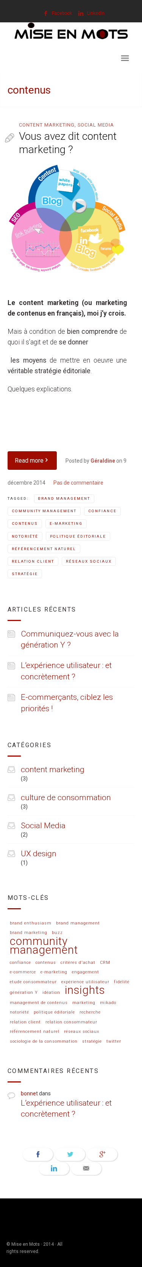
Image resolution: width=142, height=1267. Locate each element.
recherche (90, 1012)
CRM (105, 962)
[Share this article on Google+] (102, 1154)
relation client (33, 561)
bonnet (29, 1093)
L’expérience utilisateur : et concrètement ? (66, 671)
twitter (113, 1041)
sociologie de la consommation (44, 1041)
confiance (102, 511)
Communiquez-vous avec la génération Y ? (70, 639)
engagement (85, 972)
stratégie (25, 574)
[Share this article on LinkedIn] (54, 1168)
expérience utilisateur (85, 982)
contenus (25, 523)
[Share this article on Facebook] (38, 1154)
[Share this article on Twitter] (70, 1154)
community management (44, 511)
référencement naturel (44, 549)
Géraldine (103, 461)
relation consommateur (71, 1022)
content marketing (47, 125)
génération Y (24, 992)
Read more (29, 460)
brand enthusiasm (30, 923)
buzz (57, 933)
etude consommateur (33, 982)
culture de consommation (66, 797)
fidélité (122, 982)
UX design (38, 853)
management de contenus (39, 1003)
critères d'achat (78, 962)
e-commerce (23, 972)
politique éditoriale (78, 536)
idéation (51, 992)
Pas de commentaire (78, 483)
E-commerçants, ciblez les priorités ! (67, 703)
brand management (64, 498)
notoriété (25, 536)
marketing (83, 1003)
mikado (108, 1003)
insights (85, 990)
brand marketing (28, 933)
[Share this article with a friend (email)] (86, 1168)
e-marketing (66, 523)
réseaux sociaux (89, 561)
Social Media (96, 125)
